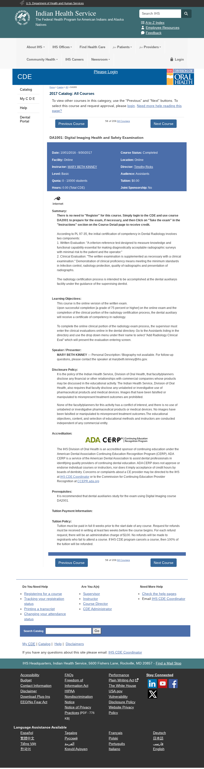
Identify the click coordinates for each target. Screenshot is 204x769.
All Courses (123, 121)
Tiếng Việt (28, 744)
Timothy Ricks (143, 167)
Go (97, 631)
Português (117, 744)
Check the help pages (159, 594)
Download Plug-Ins (35, 696)
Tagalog (71, 733)
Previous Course (71, 124)
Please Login (106, 71)
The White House (122, 686)
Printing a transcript (39, 609)
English (158, 749)
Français (115, 733)
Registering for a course (43, 594)
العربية (69, 744)
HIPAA (70, 691)
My (28, 644)
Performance (119, 675)
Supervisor (91, 594)
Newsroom (99, 59)
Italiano (114, 749)
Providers (149, 47)
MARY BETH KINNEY (82, 167)
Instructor (90, 599)
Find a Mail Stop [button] (168, 663)
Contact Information (35, 686)
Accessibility (29, 675)
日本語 (158, 738)
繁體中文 (27, 738)
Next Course (163, 124)
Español (26, 733)
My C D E (27, 99)
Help (23, 108)
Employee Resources (162, 28)
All (67, 87)
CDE (24, 76)
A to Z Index (155, 23)
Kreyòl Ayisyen (76, 749)
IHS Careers (74, 59)
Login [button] (179, 59)
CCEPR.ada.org (88, 481)
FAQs (69, 675)
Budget (26, 680)
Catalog (26, 89)
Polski (113, 738)
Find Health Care (92, 47)
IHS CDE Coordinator (74, 476)
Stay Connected (159, 675)
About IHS (34, 47)
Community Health (41, 59)
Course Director (95, 604)
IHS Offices (61, 47)
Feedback (153, 33)
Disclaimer (28, 691)
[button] (186, 13)
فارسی (158, 744)
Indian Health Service (66, 13)
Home (52, 87)
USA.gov (115, 691)
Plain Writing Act (121, 680)
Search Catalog (34, 630)
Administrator (97, 609)
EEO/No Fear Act (33, 702)
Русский (71, 738)
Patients (121, 47)
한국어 (25, 749)
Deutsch (159, 733)
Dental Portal (25, 119)
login (131, 106)
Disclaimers (75, 644)
